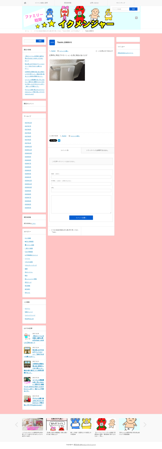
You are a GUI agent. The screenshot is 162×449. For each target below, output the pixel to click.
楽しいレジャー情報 (31, 279)
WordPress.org (29, 318)
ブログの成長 (29, 262)
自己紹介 (27, 289)
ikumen (53, 51)
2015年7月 (28, 197)
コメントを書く (63, 51)
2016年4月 (28, 173)
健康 (26, 268)
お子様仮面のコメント (31, 255)
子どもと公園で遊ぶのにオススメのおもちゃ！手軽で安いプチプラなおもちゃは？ (34, 92)
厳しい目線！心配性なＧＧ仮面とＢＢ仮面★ (62, 433)
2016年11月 (28, 150)
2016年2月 (28, 177)
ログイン (27, 308)
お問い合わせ (94, 3)
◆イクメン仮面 (29, 245)
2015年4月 (28, 207)
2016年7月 (28, 163)
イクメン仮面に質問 (41, 3)
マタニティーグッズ (31, 265)
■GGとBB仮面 (29, 241)
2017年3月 (28, 139)
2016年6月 (28, 167)
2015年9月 (28, 190)
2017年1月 (28, 143)
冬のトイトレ (29, 272)
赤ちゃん (27, 292)
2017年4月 (28, 136)
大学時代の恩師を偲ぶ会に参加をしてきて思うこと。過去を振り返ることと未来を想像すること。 (34, 74)
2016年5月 (28, 170)
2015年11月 (28, 184)
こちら (34, 223)
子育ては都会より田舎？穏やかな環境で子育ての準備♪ (134, 433)
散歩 (26, 275)
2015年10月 (28, 187)
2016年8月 (28, 160)
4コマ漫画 (28, 238)
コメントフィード (30, 315)
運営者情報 (67, 3)
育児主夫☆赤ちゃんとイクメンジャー (85, 444)
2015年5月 (28, 204)
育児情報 (27, 285)
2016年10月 (28, 153)
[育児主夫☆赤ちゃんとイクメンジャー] (81, 15)
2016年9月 (28, 156)
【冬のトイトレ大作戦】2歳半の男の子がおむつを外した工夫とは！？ (34, 58)
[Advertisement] (81, 107)
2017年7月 (28, 126)
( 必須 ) (55, 173)
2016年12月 (28, 146)
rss (136, 18)
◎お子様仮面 (29, 251)
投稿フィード (29, 312)
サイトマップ (120, 3)
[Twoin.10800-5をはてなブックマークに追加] (59, 141)
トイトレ (27, 258)
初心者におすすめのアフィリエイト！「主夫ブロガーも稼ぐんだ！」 (34, 66)
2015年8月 (28, 194)
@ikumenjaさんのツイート (125, 53)
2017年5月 (28, 133)
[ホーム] (25, 3)
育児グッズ (28, 282)
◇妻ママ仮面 (29, 248)
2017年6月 (28, 129)
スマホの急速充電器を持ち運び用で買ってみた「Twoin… (64, 231)
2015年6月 (28, 201)
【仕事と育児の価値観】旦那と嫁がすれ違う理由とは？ (37, 433)
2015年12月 (28, 180)
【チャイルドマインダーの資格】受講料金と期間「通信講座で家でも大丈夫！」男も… (86, 434)
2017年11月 (28, 122)
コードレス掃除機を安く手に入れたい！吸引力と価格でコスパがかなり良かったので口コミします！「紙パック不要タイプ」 (34, 385)
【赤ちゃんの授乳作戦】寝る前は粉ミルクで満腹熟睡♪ (110, 433)
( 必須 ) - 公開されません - (61, 180)
